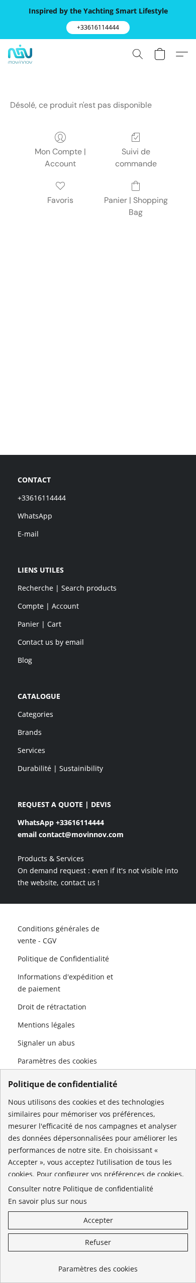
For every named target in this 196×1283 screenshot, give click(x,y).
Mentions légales (46, 1025)
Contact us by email (51, 642)
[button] (98, 27)
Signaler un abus (46, 1043)
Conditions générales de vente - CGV (59, 934)
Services (31, 750)
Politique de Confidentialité (63, 958)
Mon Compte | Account (60, 157)
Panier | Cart (39, 624)
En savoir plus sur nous (47, 1201)
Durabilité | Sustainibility (60, 768)
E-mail (28, 534)
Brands (30, 732)
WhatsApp (35, 516)
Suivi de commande (136, 157)
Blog (25, 660)
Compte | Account (48, 606)
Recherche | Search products (67, 588)
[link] (98, 1265)
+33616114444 (42, 497)
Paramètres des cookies (57, 1061)
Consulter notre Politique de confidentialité (80, 1188)
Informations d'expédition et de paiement (65, 982)
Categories (35, 714)
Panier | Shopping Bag (136, 206)
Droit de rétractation (52, 1006)
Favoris (60, 200)
